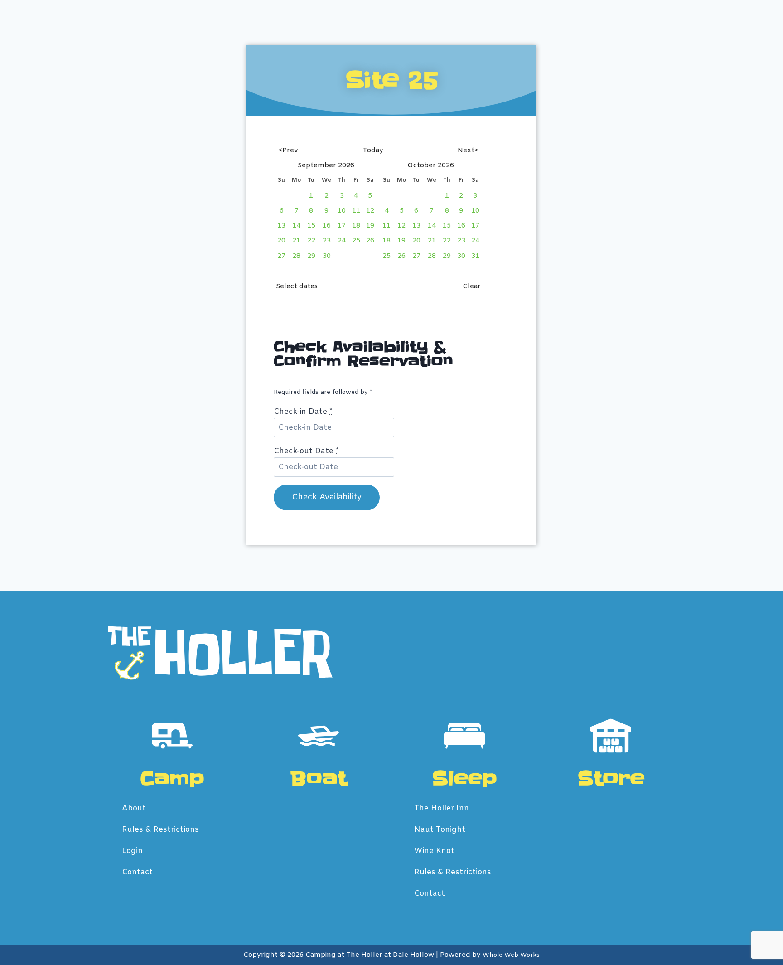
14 (296, 225)
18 (356, 225)
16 (327, 225)
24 (342, 240)
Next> (468, 150)
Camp (172, 778)
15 (311, 225)
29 (311, 256)
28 (296, 256)
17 (342, 225)
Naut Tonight (439, 829)
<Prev (288, 150)
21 (296, 240)
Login (132, 851)
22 (311, 240)
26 (370, 240)
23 (327, 240)
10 (342, 210)
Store (610, 778)
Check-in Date (303, 412)
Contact (137, 872)
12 (370, 210)
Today (373, 150)
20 (281, 240)
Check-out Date (306, 451)
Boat (318, 778)
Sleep (464, 778)
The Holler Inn (441, 808)
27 (281, 256)
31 (475, 256)
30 (327, 256)
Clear (472, 286)
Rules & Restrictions (160, 829)
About (134, 808)
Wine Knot (434, 851)
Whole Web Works (511, 955)
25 (356, 240)
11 (356, 210)
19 (370, 225)
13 (281, 225)
